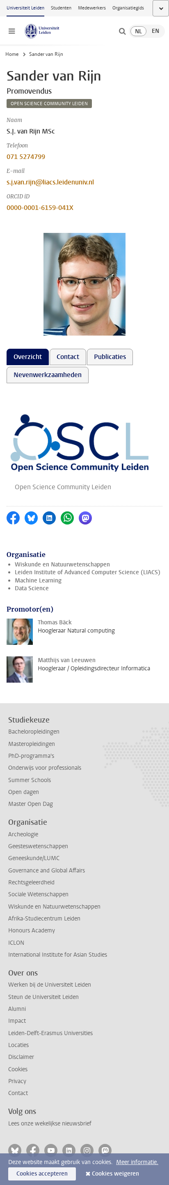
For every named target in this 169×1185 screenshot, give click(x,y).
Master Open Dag (30, 804)
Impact (17, 1021)
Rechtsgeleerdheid (31, 882)
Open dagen (23, 792)
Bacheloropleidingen (33, 732)
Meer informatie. (137, 1162)
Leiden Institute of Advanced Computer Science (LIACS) (87, 572)
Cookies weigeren (115, 1174)
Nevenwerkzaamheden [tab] (48, 374)
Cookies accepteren (42, 1174)
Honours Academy (31, 930)
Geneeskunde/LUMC (33, 858)
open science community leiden (49, 104)
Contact (18, 1093)
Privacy (17, 1081)
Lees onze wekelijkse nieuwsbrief (49, 1123)
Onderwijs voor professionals (44, 768)
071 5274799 (26, 156)
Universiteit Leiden (25, 8)
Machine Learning (38, 580)
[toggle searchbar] (122, 31)
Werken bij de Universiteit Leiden (49, 985)
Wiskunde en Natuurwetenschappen (62, 564)
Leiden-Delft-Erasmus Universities (50, 1033)
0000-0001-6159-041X (40, 207)
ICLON (16, 943)
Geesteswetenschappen (38, 846)
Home (11, 54)
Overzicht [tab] (28, 356)
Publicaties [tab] (110, 356)
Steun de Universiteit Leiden (43, 997)
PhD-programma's (31, 756)
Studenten (61, 8)
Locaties (18, 1045)
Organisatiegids (128, 8)
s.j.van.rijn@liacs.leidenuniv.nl (50, 182)
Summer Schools (29, 780)
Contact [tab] (68, 356)
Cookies (17, 1069)
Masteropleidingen (31, 744)
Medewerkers (92, 8)
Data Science (32, 588)
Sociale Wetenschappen (38, 894)
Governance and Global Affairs (46, 870)
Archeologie (23, 834)
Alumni (17, 1009)
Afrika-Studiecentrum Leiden (44, 919)
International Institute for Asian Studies (57, 955)
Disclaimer (21, 1057)
